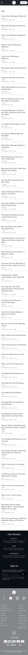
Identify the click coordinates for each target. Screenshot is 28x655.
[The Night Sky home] (14, 2)
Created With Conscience (7, 610)
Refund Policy (4, 618)
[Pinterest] (24, 598)
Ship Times (3, 620)
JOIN (23, 574)
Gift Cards (3, 613)
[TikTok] (4, 598)
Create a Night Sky (5, 608)
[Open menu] (2, 2)
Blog (2, 623)
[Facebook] (10, 598)
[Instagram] (17, 598)
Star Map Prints (4, 625)
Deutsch (25, 628)
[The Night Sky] (14, 592)
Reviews (3, 615)
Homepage (3, 605)
